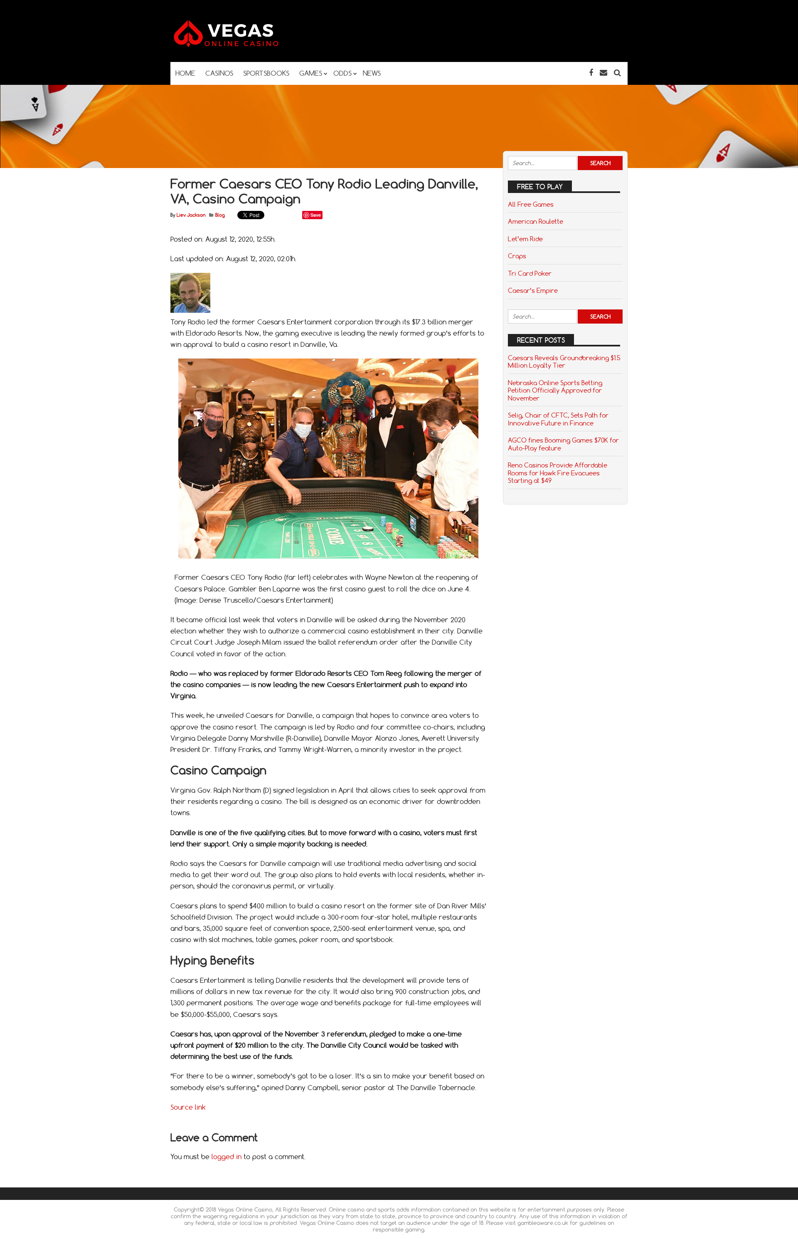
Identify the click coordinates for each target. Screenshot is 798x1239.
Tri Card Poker (530, 273)
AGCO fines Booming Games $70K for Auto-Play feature (563, 444)
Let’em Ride (525, 239)
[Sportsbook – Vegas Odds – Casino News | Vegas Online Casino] (239, 45)
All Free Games (531, 204)
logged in (226, 1156)
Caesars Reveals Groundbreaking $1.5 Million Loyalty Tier (564, 361)
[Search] (617, 72)
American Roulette (535, 221)
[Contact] (603, 72)
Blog (220, 215)
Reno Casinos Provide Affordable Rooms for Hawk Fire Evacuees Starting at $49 (557, 473)
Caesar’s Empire (533, 290)
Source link (188, 1107)
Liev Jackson (191, 215)
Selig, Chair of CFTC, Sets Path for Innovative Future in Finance (558, 419)
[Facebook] (591, 72)
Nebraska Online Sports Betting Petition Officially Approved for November (555, 390)
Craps (517, 256)
